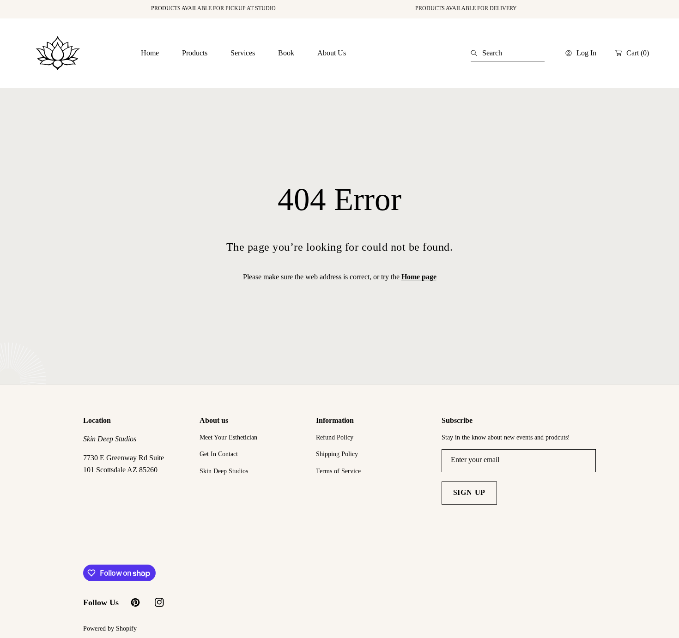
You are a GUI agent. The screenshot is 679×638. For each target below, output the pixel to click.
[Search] (476, 53)
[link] (194, 52)
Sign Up (469, 492)
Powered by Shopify (110, 628)
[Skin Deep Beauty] (57, 53)
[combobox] (508, 53)
